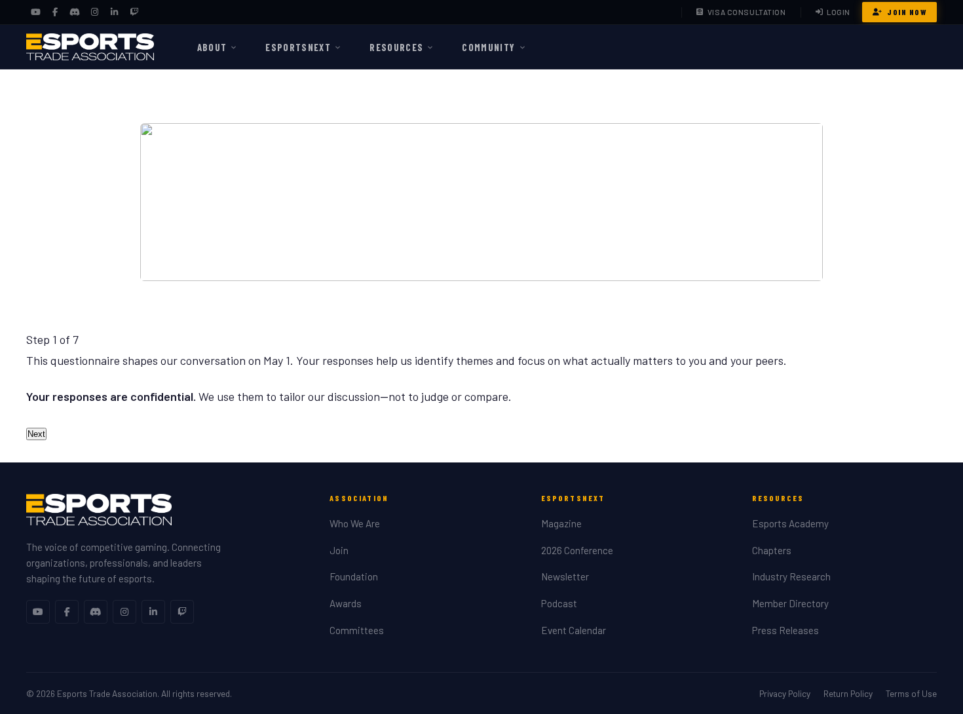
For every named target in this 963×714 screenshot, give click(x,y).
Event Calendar (573, 630)
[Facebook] (55, 12)
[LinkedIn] (114, 12)
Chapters (771, 550)
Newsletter (565, 576)
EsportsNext (298, 47)
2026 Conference (577, 550)
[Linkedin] (153, 612)
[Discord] (75, 12)
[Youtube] (38, 612)
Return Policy (848, 693)
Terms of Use (911, 693)
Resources (396, 47)
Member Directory (790, 603)
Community (488, 47)
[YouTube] (35, 12)
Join (339, 550)
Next (36, 434)
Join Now (906, 11)
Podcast (559, 603)
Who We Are (355, 523)
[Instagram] (94, 12)
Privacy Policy (784, 693)
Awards (346, 603)
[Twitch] (133, 12)
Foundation (354, 576)
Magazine (561, 523)
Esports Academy (790, 523)
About (212, 47)
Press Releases (785, 630)
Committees (357, 630)
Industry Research (791, 576)
